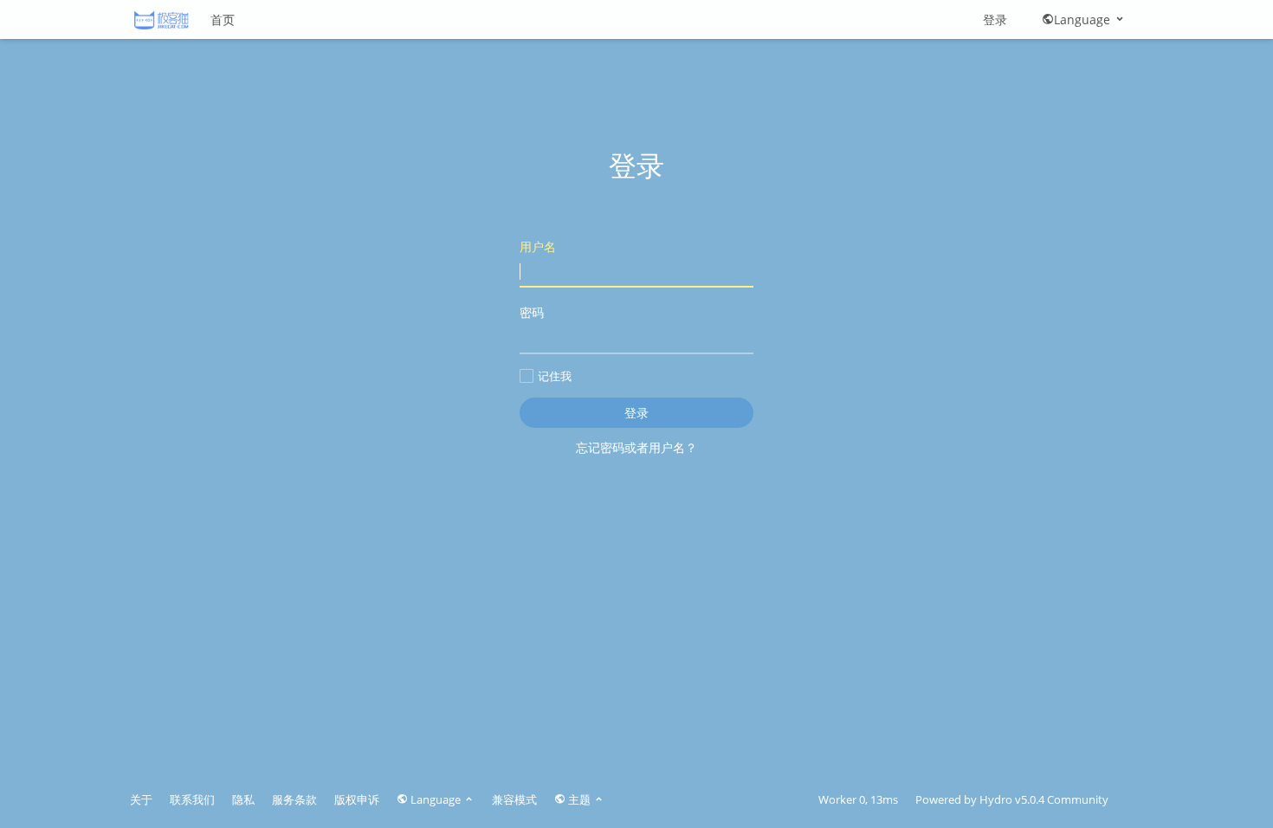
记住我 (555, 376)
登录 (995, 19)
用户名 (538, 246)
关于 (141, 799)
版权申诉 (356, 799)
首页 (222, 19)
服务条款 (294, 799)
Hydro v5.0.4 (1011, 799)
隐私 (243, 799)
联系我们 (192, 799)
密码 (532, 312)
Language (1084, 19)
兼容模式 (514, 799)
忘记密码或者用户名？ (636, 447)
